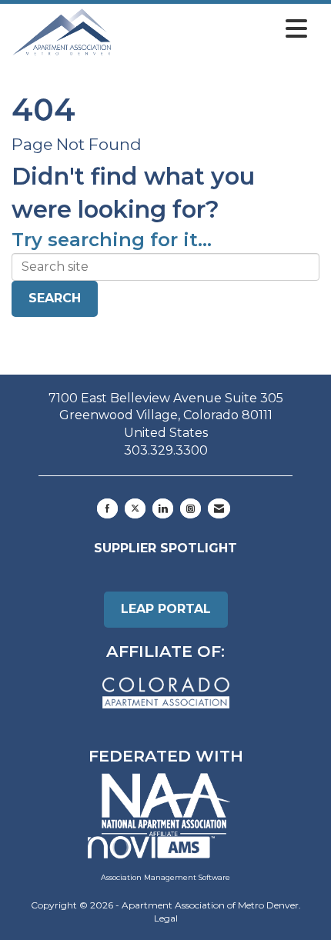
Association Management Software (165, 877)
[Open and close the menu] (213, 29)
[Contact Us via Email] (219, 508)
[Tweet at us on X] (135, 508)
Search (54, 298)
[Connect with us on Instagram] (190, 508)
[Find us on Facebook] (107, 508)
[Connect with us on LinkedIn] (162, 508)
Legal (166, 918)
